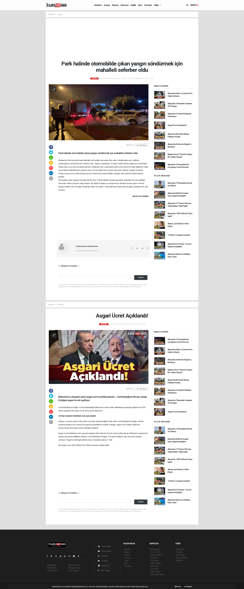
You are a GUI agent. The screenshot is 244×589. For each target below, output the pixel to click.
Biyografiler (180, 555)
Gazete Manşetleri (157, 574)
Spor (140, 5)
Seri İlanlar (154, 569)
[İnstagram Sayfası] (57, 556)
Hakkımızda (51, 565)
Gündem (98, 5)
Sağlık (133, 5)
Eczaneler (154, 558)
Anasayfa (51, 14)
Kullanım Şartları (74, 565)
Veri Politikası (52, 571)
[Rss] (70, 556)
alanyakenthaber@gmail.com (87, 251)
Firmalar (148, 5)
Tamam (189, 586)
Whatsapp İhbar (74, 568)
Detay (178, 586)
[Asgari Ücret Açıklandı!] (98, 357)
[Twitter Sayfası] (52, 556)
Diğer (156, 5)
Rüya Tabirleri (181, 558)
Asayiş (107, 5)
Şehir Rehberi (155, 572)
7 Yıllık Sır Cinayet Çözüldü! (179, 235)
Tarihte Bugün (155, 563)
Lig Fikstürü (154, 560)
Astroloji (179, 560)
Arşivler (104, 561)
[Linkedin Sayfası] (66, 556)
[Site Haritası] (75, 556)
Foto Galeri (106, 546)
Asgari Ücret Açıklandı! (177, 125)
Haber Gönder (73, 571)
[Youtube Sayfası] (61, 556)
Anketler (179, 552)
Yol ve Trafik (155, 552)
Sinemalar (154, 566)
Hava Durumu (155, 549)
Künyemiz (105, 566)
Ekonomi (124, 5)
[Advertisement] (124, 39)
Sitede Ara (180, 549)
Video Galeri (106, 551)
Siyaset (115, 5)
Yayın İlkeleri (52, 568)
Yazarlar (104, 556)
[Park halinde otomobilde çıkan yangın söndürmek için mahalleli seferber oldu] (98, 112)
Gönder (141, 277)
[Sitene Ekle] (79, 556)
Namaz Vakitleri (156, 555)
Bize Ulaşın (105, 570)
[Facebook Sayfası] (48, 556)
